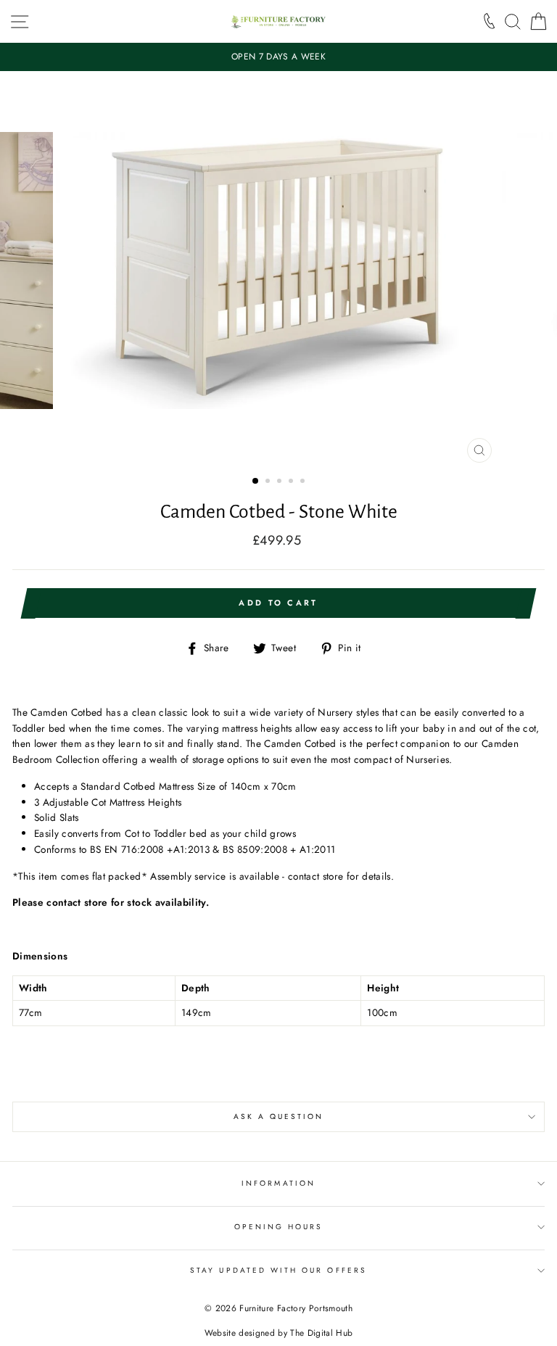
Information (278, 1183)
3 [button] (280, 482)
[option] (278, 57)
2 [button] (269, 482)
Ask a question (279, 1116)
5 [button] (304, 482)
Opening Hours (278, 1226)
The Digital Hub (321, 1332)
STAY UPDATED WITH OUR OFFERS (278, 1270)
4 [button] (292, 482)
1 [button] (256, 481)
